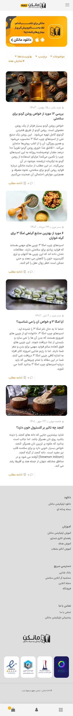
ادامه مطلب (15, 183)
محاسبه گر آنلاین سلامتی (58, 578)
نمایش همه (15, 61)
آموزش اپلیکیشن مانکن (59, 533)
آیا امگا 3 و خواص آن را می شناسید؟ (40, 322)
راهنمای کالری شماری (60, 538)
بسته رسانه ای (64, 509)
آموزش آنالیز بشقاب (61, 549)
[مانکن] (36, 5)
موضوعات (58, 57)
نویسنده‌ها (24, 57)
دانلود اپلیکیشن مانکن (59, 504)
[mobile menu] (67, 5)
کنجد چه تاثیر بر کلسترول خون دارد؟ (40, 427)
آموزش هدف (64, 544)
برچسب (42, 57)
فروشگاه (67, 589)
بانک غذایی (65, 573)
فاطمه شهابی (55, 421)
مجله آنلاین (65, 583)
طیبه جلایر (56, 108)
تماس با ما (65, 612)
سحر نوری (56, 227)
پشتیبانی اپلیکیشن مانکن (58, 618)
